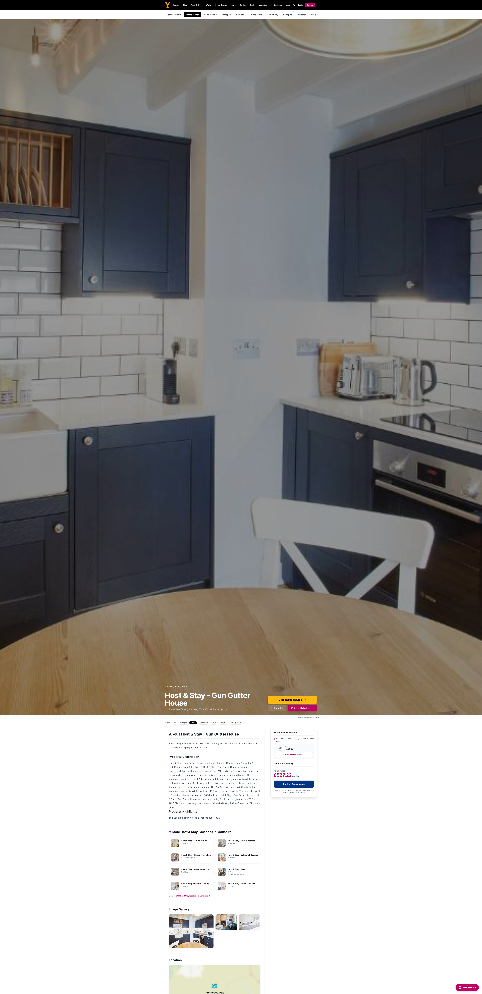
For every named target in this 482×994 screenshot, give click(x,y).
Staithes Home (174, 14)
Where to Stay (192, 14)
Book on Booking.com (291, 699)
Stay (185, 5)
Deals (252, 5)
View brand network (294, 755)
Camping (223, 723)
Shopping (287, 14)
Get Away (278, 5)
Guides (243, 5)
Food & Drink (196, 5)
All (175, 723)
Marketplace (264, 5)
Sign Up (310, 5)
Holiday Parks (236, 723)
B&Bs (214, 723)
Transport (226, 14)
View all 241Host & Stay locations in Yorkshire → (189, 896)
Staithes (168, 686)
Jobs (288, 5)
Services (240, 14)
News (233, 5)
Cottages (183, 723)
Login (300, 5)
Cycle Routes (221, 5)
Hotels (193, 723)
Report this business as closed (308, 717)
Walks (208, 5)
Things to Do (255, 14)
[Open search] (294, 5)
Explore (176, 5)
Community (272, 14)
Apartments (203, 723)
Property (301, 14)
